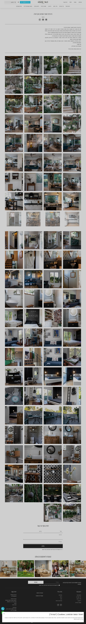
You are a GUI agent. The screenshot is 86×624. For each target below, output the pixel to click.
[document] (43, 312)
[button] (4, 613)
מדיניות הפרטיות (79, 619)
